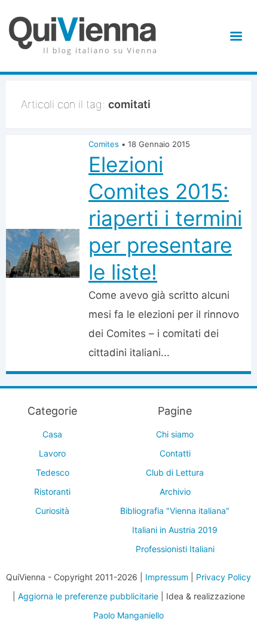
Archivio (175, 491)
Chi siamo (175, 434)
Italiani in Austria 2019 (175, 530)
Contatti (175, 453)
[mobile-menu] (234, 36)
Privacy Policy (223, 577)
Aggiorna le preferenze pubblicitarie (88, 596)
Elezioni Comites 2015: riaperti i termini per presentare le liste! (165, 218)
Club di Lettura (175, 472)
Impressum (166, 577)
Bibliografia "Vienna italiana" (175, 511)
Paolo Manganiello (128, 615)
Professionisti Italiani (175, 549)
